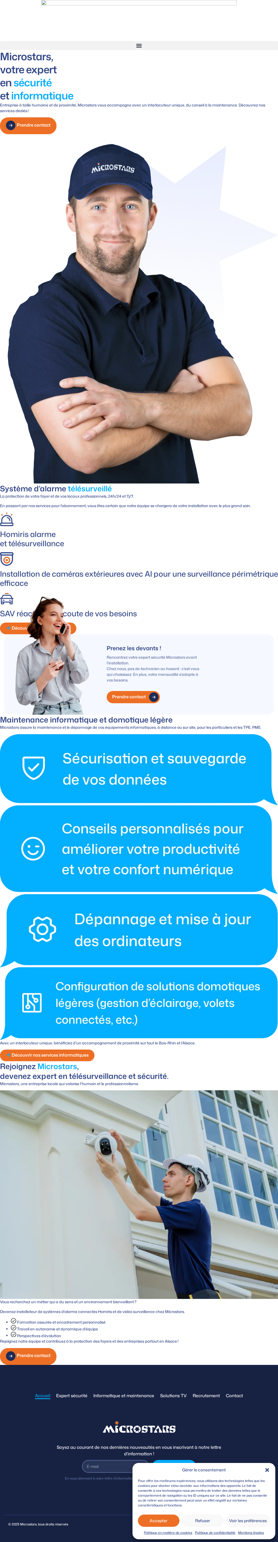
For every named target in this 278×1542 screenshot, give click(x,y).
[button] (267, 1470)
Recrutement (206, 1396)
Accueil (42, 1396)
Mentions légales (251, 1532)
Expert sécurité (71, 1396)
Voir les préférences (248, 1521)
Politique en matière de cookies (168, 1532)
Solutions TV (173, 1396)
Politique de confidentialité (215, 1532)
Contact (234, 1396)
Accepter (159, 1521)
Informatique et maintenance (123, 1396)
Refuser (202, 1521)
